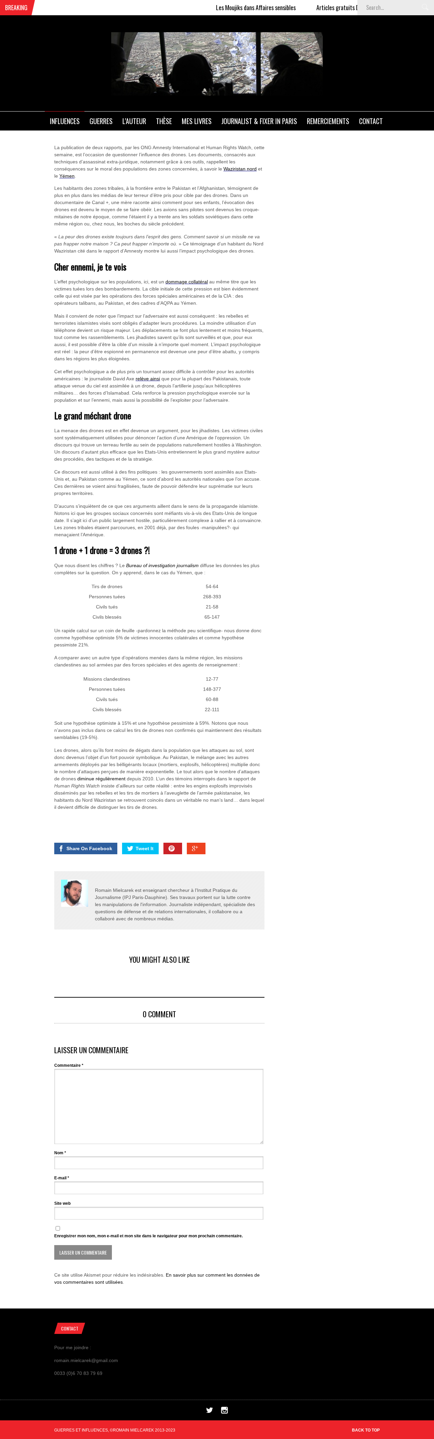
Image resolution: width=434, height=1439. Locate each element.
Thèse (164, 121)
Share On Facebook (89, 848)
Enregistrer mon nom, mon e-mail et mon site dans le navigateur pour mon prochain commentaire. (148, 1236)
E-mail (61, 1178)
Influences (65, 121)
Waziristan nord (240, 169)
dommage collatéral (186, 281)
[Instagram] (224, 1412)
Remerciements (328, 121)
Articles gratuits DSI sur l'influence (337, 7)
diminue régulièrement (101, 778)
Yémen (67, 176)
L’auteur (134, 121)
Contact (371, 121)
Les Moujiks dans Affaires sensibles (237, 7)
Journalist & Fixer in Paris (259, 121)
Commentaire (68, 1065)
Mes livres (197, 121)
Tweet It (145, 848)
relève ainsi (148, 378)
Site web (62, 1203)
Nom (60, 1153)
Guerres (101, 121)
